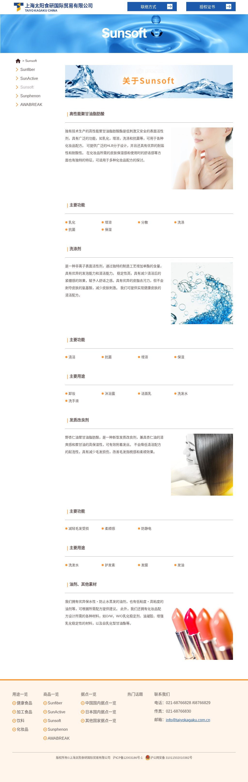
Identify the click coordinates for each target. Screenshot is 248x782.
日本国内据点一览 (100, 712)
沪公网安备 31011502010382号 (171, 758)
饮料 (20, 721)
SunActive (29, 78)
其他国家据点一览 (100, 721)
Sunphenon (30, 96)
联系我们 (162, 694)
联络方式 (148, 7)
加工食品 (24, 712)
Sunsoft (26, 87)
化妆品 (22, 729)
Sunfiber (27, 70)
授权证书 (207, 7)
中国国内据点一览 (100, 703)
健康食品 (24, 703)
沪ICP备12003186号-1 (128, 758)
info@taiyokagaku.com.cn (188, 720)
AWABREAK (31, 105)
